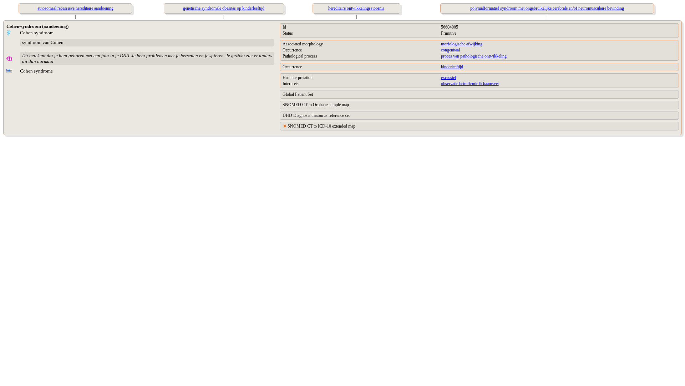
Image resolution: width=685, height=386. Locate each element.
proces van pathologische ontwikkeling (474, 56)
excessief (448, 77)
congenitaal (450, 50)
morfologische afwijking (461, 43)
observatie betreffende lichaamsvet (470, 83)
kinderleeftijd (452, 66)
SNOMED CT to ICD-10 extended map (321, 126)
